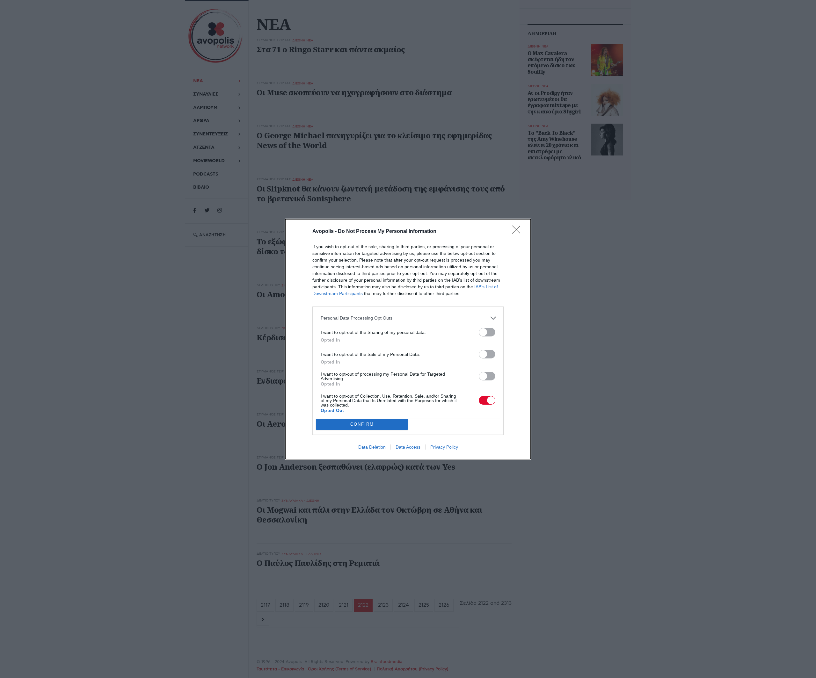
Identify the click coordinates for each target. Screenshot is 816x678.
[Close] (518, 232)
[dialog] (408, 339)
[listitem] (408, 318)
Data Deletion (372, 447)
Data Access (408, 447)
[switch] (487, 332)
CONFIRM (362, 424)
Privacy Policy (444, 447)
